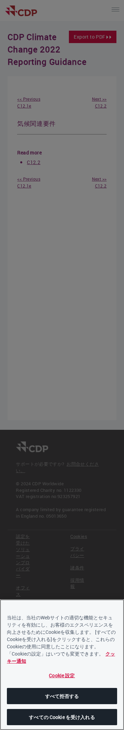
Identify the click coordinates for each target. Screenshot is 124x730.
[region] (62, 664)
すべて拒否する (62, 696)
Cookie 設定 (62, 675)
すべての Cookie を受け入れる (62, 717)
